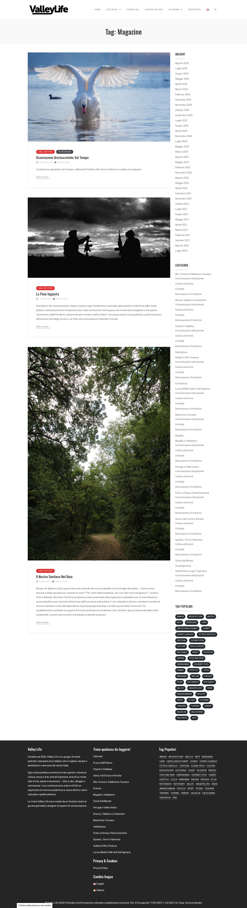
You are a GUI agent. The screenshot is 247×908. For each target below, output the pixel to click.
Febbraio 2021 (182, 235)
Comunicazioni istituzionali (189, 278)
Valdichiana (197, 712)
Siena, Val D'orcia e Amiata (189, 519)
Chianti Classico (185, 634)
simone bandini (184, 694)
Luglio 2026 (181, 68)
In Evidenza (64, 152)
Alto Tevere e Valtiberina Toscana (193, 274)
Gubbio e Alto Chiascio (187, 357)
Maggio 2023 (182, 162)
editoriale (182, 652)
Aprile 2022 (181, 188)
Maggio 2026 (182, 78)
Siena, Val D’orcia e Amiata (107, 775)
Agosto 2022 (182, 177)
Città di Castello (207, 634)
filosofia (208, 652)
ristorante (193, 682)
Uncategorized (183, 565)
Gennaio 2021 (182, 240)
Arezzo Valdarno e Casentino (190, 300)
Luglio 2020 (181, 250)
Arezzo (210, 616)
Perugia (208, 676)
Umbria (207, 706)
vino (194, 718)
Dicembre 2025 (183, 99)
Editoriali (112, 9)
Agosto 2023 (182, 157)
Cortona (181, 640)
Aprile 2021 (181, 224)
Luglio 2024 (181, 141)
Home (98, 9)
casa (204, 622)
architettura (195, 616)
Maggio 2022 (182, 183)
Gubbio (180, 670)
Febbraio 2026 (182, 94)
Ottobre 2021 (182, 204)
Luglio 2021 (181, 209)
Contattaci (194, 9)
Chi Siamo (173, 9)
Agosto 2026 (182, 63)
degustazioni (197, 646)
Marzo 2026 (181, 89)
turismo (195, 706)
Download (132, 9)
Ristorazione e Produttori (188, 294)
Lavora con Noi (153, 9)
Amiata (180, 616)
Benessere (192, 622)
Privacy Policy (100, 868)
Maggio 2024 (182, 146)
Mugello (179, 435)
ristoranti (209, 682)
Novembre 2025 (183, 105)
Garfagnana (183, 664)
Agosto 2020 (182, 245)
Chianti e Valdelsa (184, 326)
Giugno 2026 (182, 73)
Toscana (204, 700)
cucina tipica (197, 640)
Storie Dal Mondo (102, 801)
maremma (182, 676)
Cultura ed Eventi (184, 283)
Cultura (181, 646)
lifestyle (193, 670)
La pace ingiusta (47, 293)
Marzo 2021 (181, 230)
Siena (209, 688)
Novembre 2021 (183, 198)
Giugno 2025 (182, 125)
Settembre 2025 (184, 115)
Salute (180, 688)
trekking (181, 706)
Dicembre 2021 (183, 193)
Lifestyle (179, 289)
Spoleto (201, 694)
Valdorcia (182, 718)
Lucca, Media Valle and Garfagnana (112, 852)
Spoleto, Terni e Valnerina (188, 539)
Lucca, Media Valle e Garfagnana (192, 388)
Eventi (195, 652)
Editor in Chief (62, 162)
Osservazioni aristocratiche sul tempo (62, 157)
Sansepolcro (195, 688)
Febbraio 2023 (182, 167)
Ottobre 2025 (182, 110)
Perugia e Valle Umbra (187, 467)
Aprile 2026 (181, 84)
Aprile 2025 (181, 131)
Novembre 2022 (183, 172)
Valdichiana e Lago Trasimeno (191, 571)
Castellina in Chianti (187, 628)
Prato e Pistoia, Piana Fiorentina (192, 493)
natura (195, 676)
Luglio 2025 (181, 120)
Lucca (206, 670)
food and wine (196, 658)
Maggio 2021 (182, 219)
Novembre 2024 (183, 136)
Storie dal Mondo (184, 560)
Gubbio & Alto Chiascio (105, 845)
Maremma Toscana (185, 414)
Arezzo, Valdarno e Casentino (109, 814)
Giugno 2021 (182, 214)
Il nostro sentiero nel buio (54, 576)
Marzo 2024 (181, 151)
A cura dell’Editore (102, 762)
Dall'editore (45, 152)
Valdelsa (181, 712)
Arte (179, 622)
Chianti (206, 628)
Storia (191, 700)
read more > (43, 177)
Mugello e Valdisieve (186, 440)
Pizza (179, 682)
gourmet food (201, 664)
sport (180, 700)
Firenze (180, 658)
